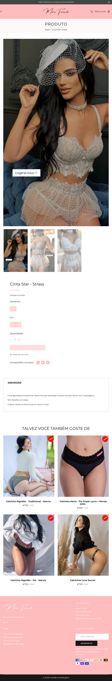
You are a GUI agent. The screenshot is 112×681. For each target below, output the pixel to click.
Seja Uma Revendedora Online (89, 618)
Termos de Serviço (11, 641)
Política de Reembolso (13, 637)
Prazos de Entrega (83, 612)
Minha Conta (81, 608)
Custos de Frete (82, 615)
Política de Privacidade (13, 634)
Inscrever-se (86, 643)
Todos (47, 30)
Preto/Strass (15, 325)
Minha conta (100, 12)
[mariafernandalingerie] (56, 11)
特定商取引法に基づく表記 (13, 644)
